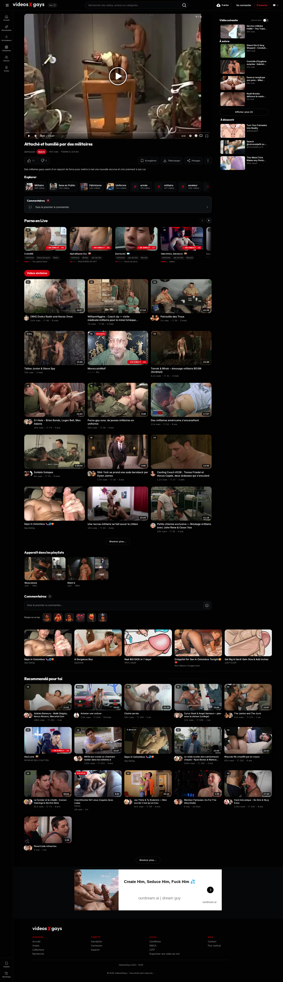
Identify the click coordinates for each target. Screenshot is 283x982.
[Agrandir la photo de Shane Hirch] (26, 318)
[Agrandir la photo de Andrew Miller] (26, 848)
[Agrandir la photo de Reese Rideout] (30, 848)
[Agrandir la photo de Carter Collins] (180, 801)
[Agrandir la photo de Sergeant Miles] (80, 758)
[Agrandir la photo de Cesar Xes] (153, 525)
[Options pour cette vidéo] (83, 320)
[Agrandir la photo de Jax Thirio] (127, 801)
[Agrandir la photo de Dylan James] (90, 473)
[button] (31, 160)
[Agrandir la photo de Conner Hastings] (30, 801)
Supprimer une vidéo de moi (164, 953)
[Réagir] (196, 135)
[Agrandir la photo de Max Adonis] (26, 421)
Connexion (96, 945)
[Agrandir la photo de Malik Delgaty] (26, 715)
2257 (152, 949)
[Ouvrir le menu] (7, 5)
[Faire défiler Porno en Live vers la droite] (209, 220)
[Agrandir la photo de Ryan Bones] (177, 758)
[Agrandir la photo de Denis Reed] (26, 473)
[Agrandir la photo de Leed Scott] (227, 715)
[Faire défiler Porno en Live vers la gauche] (202, 220)
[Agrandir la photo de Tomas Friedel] (153, 473)
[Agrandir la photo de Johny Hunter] (30, 473)
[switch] (266, 20)
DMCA (152, 945)
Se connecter (243, 5)
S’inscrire (262, 5)
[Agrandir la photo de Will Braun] (77, 758)
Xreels (35, 945)
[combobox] (136, 5)
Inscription (96, 941)
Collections (38, 949)
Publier (225, 5)
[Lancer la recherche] (184, 5)
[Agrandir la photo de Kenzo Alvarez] (30, 715)
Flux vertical (214, 945)
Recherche (38, 953)
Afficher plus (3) (244, 112)
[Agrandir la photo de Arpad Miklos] (153, 318)
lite (52, 5)
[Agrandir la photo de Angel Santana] (180, 715)
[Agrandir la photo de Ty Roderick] (130, 801)
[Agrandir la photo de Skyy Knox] (227, 801)
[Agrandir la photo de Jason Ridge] (157, 318)
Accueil (36, 941)
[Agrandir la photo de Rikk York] (93, 473)
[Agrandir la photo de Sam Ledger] (77, 715)
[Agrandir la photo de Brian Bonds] (30, 421)
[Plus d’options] (208, 160)
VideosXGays (121, 973)
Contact (212, 941)
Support (95, 949)
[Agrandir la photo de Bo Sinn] (230, 801)
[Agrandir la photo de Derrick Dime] (26, 801)
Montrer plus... (117, 541)
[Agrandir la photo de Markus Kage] (180, 758)
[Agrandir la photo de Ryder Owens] (177, 801)
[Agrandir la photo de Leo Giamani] (230, 715)
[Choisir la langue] (275, 5)
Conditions (155, 941)
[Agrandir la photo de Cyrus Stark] (177, 715)
